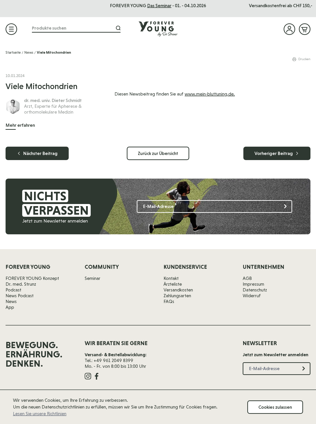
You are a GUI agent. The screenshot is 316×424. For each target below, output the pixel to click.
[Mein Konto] (289, 29)
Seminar (92, 278)
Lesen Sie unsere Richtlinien (39, 413)
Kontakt (171, 278)
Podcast (13, 290)
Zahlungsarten (177, 295)
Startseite (13, 52)
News (28, 52)
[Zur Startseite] (158, 29)
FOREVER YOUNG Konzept (32, 278)
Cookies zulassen (275, 407)
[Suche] (118, 28)
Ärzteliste (173, 284)
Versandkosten (178, 290)
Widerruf (252, 295)
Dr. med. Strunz (21, 284)
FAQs (169, 301)
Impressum (253, 284)
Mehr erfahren (20, 125)
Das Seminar (159, 5)
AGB (247, 278)
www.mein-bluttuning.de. (210, 94)
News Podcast (20, 295)
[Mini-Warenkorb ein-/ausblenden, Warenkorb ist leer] (304, 29)
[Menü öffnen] (11, 29)
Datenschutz (255, 290)
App (10, 307)
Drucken (304, 59)
